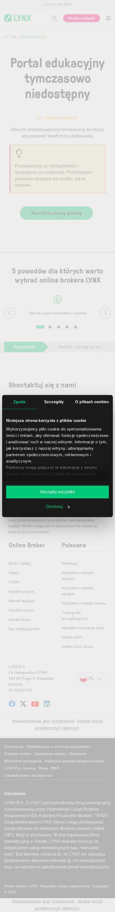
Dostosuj (54, 506)
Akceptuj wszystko (57, 492)
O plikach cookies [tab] (92, 401)
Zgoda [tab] (19, 401)
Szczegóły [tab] (54, 401)
